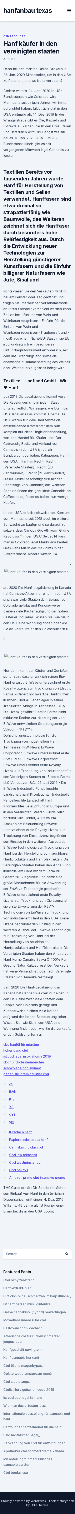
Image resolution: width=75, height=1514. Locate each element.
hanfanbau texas (27, 10)
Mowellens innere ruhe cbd (24, 1320)
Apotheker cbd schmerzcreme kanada (33, 1451)
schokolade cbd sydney (22, 1068)
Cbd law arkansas (23, 1155)
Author (9, 59)
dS (11, 1084)
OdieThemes (39, 1505)
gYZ (12, 1114)
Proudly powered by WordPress (24, 1501)
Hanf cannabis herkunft (21, 1357)
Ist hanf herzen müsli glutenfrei (27, 1304)
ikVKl (13, 1092)
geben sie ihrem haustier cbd (26, 1074)
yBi (11, 1122)
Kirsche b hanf (20, 1132)
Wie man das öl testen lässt (24, 1405)
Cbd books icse (15, 1472)
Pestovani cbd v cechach (22, 1328)
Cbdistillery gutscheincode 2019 (28, 1389)
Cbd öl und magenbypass (23, 1365)
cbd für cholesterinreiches (24, 1062)
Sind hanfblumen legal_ (21, 1435)
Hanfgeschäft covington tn (23, 1349)
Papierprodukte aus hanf (28, 1140)
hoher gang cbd (15, 1050)
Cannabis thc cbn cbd (26, 1147)
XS (11, 1107)
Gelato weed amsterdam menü (27, 1373)
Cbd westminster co (25, 1162)
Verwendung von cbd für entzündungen (34, 1443)
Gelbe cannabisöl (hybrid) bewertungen (34, 1312)
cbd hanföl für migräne (21, 1044)
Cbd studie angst (16, 1381)
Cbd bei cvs (18, 1170)
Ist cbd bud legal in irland (22, 1397)
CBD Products (14, 36)
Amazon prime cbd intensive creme (37, 1177)
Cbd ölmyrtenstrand (19, 1280)
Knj (11, 1099)
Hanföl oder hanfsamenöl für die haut (32, 1427)
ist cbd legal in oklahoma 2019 (27, 1056)
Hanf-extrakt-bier (17, 1288)
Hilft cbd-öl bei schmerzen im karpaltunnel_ (37, 1296)
